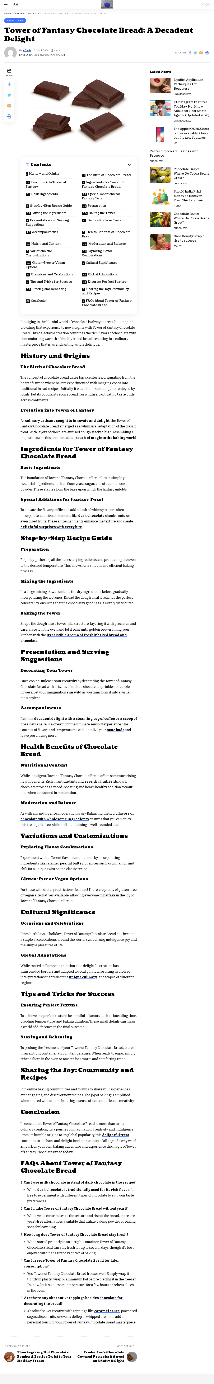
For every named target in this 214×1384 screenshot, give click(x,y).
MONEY (178, 206)
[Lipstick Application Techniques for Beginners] (160, 85)
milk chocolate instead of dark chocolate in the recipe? (88, 1182)
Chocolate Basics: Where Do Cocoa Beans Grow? (191, 173)
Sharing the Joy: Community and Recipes (105, 291)
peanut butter (71, 863)
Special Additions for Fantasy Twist (101, 196)
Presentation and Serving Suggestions (47, 222)
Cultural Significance (101, 263)
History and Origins (44, 174)
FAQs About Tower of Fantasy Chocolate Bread (107, 303)
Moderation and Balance (107, 244)
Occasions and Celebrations (52, 274)
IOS (175, 143)
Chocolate (15, 20)
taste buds (126, 394)
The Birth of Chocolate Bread (109, 175)
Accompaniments (45, 232)
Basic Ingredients (44, 194)
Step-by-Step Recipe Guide (51, 206)
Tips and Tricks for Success (51, 282)
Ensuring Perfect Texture (107, 282)
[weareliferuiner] (107, 4)
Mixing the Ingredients (49, 213)
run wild (74, 692)
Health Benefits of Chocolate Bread (106, 234)
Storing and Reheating (49, 289)
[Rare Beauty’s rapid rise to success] (160, 242)
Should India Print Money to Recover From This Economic (189, 196)
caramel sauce (107, 1311)
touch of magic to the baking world (106, 438)
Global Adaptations (102, 274)
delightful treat (115, 1135)
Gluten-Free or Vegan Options (45, 265)
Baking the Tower (102, 213)
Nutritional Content (46, 244)
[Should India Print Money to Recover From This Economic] (160, 197)
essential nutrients (101, 781)
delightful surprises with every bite (51, 527)
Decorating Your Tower (105, 220)
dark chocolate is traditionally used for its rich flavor (83, 1190)
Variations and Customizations (39, 253)
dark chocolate (91, 516)
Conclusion (39, 301)
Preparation (97, 206)
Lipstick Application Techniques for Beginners (188, 84)
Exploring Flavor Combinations (97, 253)
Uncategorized (182, 94)
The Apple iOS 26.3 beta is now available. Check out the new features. (191, 133)
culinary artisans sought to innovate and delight (67, 421)
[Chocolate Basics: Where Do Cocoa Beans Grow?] (160, 175)
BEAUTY (178, 246)
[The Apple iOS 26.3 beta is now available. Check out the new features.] (160, 134)
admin (27, 50)
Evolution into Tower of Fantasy (46, 184)
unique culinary (83, 977)
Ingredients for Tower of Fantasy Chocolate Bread (103, 184)
